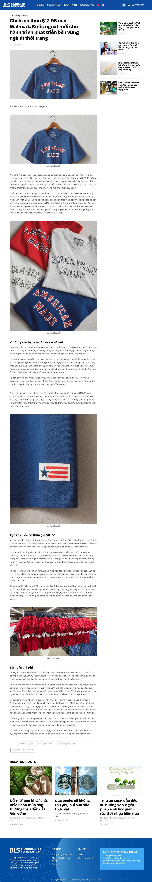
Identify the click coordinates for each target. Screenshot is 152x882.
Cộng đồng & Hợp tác (62, 855)
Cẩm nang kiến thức (86, 858)
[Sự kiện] (123, 5)
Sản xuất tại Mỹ (45, 744)
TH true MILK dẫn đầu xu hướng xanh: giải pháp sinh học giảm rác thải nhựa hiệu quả (119, 807)
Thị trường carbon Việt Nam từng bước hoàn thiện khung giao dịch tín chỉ (129, 26)
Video (54, 864)
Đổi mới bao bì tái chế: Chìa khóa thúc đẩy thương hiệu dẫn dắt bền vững (29, 807)
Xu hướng (40, 5)
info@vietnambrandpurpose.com (118, 858)
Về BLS (80, 855)
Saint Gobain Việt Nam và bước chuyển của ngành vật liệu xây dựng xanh (129, 86)
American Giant (26, 744)
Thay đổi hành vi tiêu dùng (61, 859)
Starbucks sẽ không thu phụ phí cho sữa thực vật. (72, 805)
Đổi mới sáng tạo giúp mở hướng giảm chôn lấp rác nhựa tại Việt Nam (128, 46)
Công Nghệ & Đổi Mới (19, 16)
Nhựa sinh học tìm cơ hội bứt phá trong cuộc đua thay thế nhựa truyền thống (129, 66)
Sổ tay (66, 5)
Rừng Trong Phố (87, 5)
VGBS (74, 5)
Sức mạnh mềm (54, 5)
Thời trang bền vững (66, 744)
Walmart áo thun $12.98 (23, 750)
